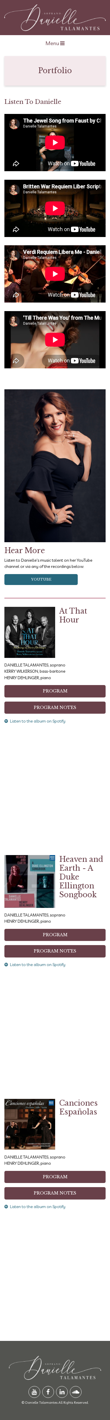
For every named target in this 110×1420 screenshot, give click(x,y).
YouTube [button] (41, 579)
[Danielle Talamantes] (55, 17)
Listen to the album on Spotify (37, 721)
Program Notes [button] (55, 707)
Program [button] (55, 691)
